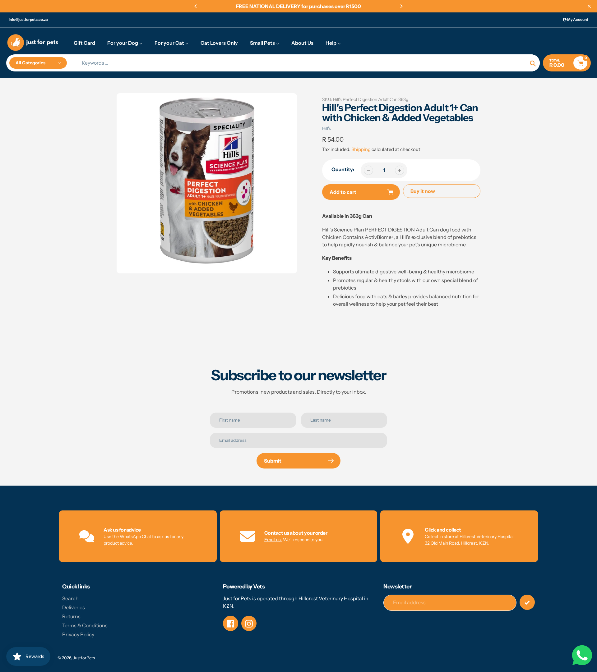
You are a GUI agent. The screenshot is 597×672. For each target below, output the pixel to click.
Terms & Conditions (85, 625)
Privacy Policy (78, 634)
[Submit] (527, 602)
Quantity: (342, 169)
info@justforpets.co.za (28, 19)
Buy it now (422, 191)
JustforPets (84, 657)
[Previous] (196, 6)
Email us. (273, 539)
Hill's (326, 128)
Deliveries (73, 607)
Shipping (361, 149)
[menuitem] (84, 43)
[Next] (401, 6)
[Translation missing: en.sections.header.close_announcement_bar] (589, 6)
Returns (71, 616)
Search (70, 598)
